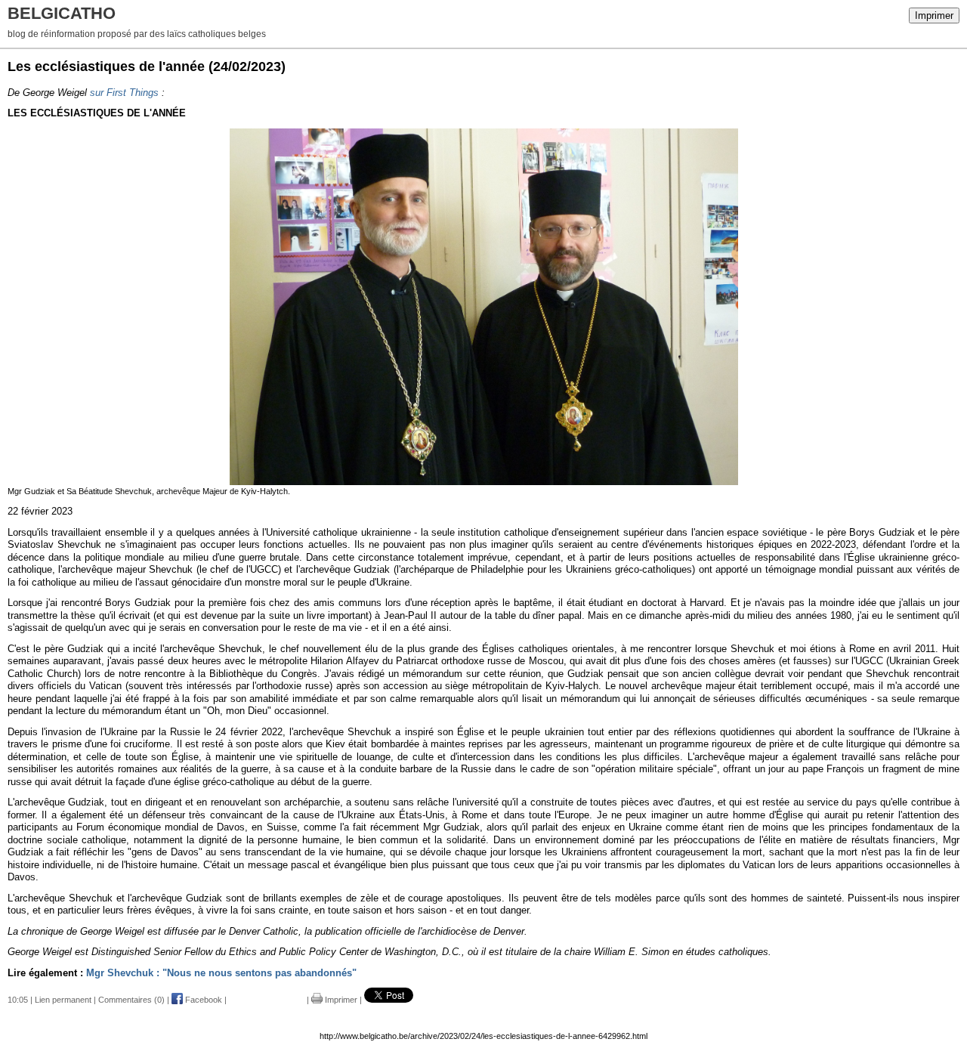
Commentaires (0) (131, 999)
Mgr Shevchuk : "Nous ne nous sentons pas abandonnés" (221, 973)
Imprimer (934, 15)
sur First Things (124, 92)
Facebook (202, 999)
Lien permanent (63, 999)
